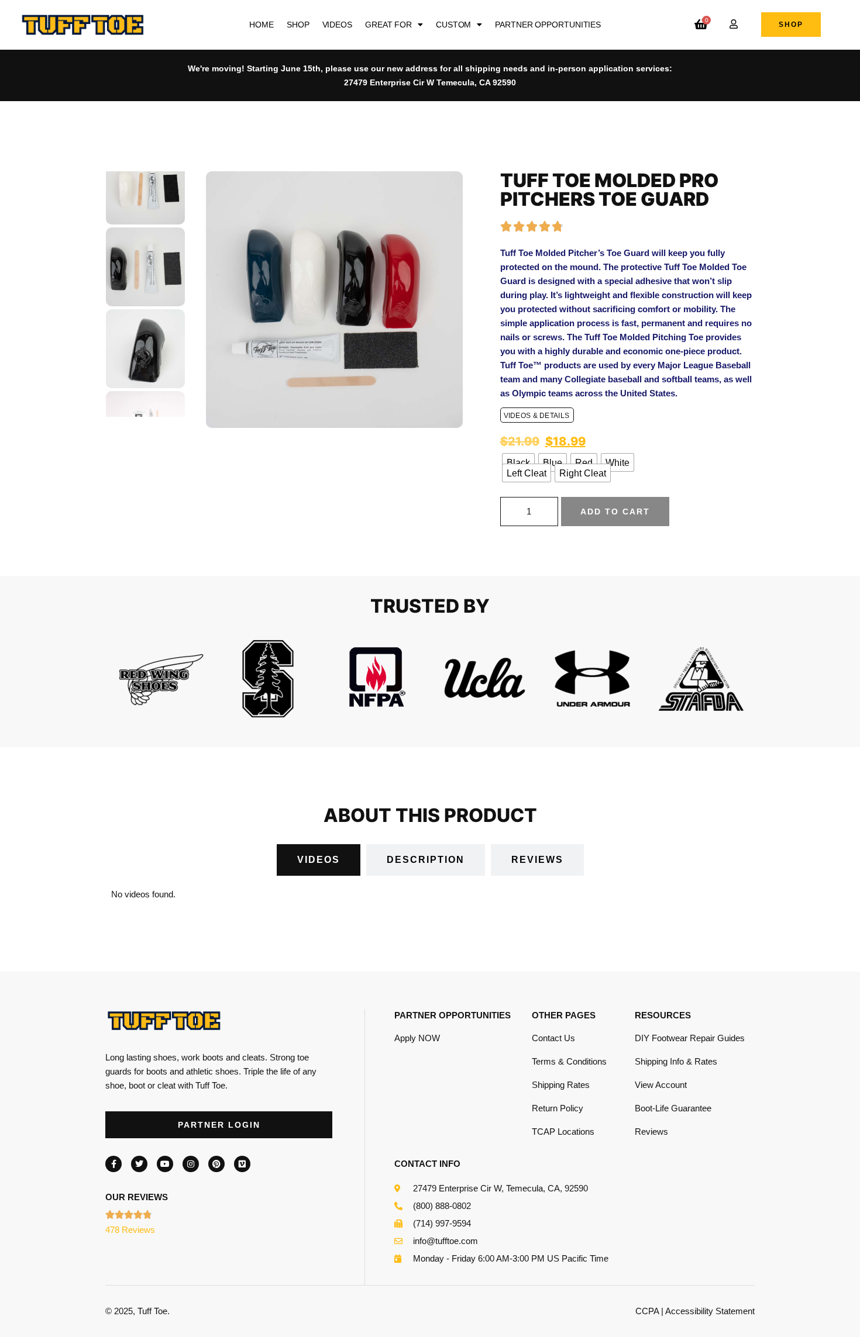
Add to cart (615, 511)
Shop (298, 24)
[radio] (518, 462)
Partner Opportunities (548, 24)
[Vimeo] (242, 1164)
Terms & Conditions (569, 1061)
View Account (661, 1085)
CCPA (647, 1311)
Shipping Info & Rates (676, 1061)
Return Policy (557, 1108)
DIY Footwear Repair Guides (690, 1038)
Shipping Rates (561, 1085)
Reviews (651, 1131)
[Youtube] (165, 1164)
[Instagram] (191, 1164)
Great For (388, 24)
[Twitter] (139, 1164)
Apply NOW (417, 1038)
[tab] (318, 860)
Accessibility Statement (710, 1311)
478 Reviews (130, 1230)
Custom (453, 24)
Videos (337, 24)
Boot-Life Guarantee (673, 1108)
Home (261, 24)
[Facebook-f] (113, 1164)
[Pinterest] (216, 1164)
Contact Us (553, 1038)
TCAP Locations (563, 1131)
